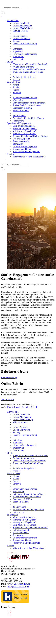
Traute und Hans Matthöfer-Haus (28, 463)
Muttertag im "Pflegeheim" (25, 519)
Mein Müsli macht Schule (24, 525)
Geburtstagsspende (21, 530)
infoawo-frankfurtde (18, 586)
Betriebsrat (17, 440)
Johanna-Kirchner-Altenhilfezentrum (29, 460)
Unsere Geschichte (21, 414)
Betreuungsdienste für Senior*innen (29, 494)
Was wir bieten (13, 473)
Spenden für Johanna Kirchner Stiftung (30, 527)
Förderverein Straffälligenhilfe (26, 543)
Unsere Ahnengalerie (22, 417)
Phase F (16, 471)
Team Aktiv (18, 535)
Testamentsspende (21, 532)
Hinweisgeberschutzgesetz (25, 445)
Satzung (16, 432)
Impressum (18, 442)
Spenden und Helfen (22, 540)
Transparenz (18, 448)
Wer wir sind (13, 412)
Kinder (16, 476)
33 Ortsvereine (19, 507)
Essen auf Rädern (21, 502)
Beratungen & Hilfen (22, 499)
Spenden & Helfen (30, 407)
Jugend (16, 481)
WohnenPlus (18, 491)
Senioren (17, 484)
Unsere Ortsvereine (21, 430)
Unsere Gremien (20, 427)
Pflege (10, 453)
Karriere (10, 545)
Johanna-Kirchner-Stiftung (25, 435)
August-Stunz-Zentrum (23, 458)
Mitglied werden (14, 407)
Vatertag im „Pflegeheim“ (24, 522)
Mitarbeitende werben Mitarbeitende (29, 548)
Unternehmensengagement (25, 537)
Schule (16, 478)
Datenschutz (18, 450)
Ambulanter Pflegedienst (24, 468)
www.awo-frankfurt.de (19, 584)
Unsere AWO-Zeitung (23, 419)
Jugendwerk (18, 512)
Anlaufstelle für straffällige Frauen (28, 509)
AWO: (4, 407)
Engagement (12, 514)
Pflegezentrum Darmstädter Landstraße (30, 455)
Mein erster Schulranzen (24, 517)
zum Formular (7, 399)
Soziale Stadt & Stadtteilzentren (27, 496)
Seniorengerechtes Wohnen (25, 489)
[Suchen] (2, 11)
